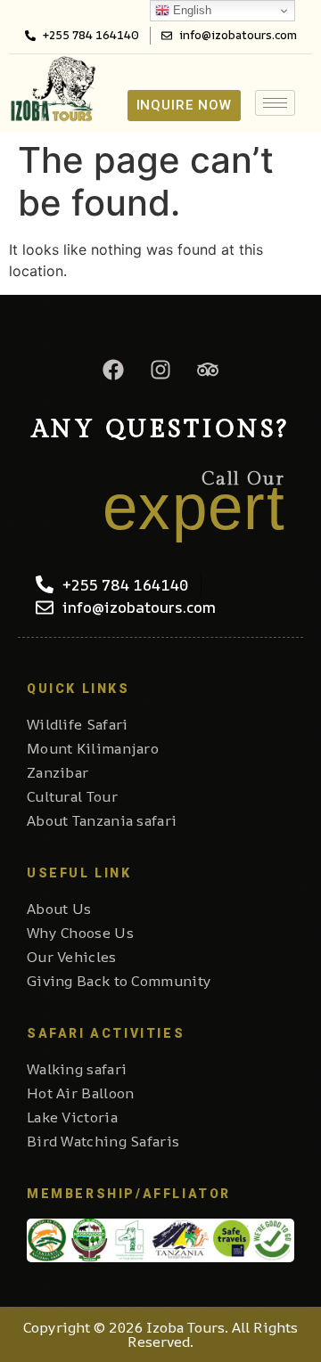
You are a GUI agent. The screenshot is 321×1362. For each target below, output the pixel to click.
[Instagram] (160, 369)
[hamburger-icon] (275, 103)
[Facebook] (113, 369)
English (190, 10)
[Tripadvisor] (207, 369)
